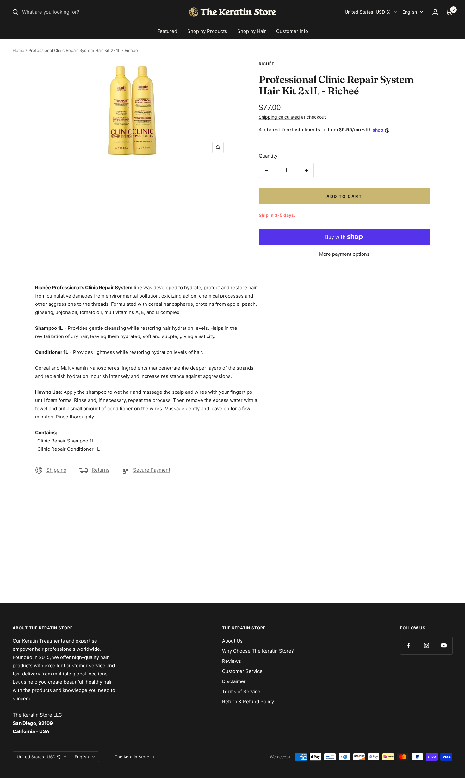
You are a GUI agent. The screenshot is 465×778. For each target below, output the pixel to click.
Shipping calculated (279, 117)
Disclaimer (234, 681)
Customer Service (242, 671)
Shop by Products (207, 31)
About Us (232, 641)
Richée (266, 63)
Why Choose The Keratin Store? (258, 651)
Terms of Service (241, 691)
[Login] (435, 12)
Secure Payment (151, 470)
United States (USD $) (368, 12)
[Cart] (449, 12)
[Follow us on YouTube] (443, 645)
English (409, 12)
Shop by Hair (251, 31)
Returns (100, 470)
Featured (167, 31)
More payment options (344, 254)
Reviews (231, 661)
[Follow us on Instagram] (426, 645)
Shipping (56, 470)
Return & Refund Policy (248, 702)
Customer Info (292, 31)
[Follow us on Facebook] (409, 645)
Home (18, 50)
